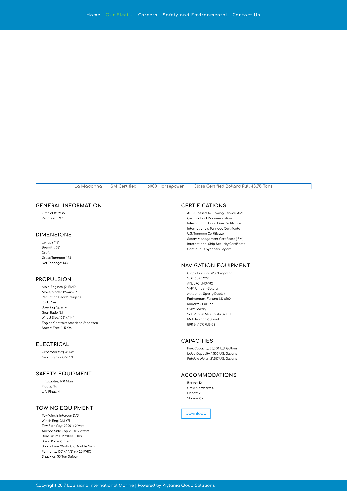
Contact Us (246, 15)
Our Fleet (117, 15)
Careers (147, 15)
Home (93, 15)
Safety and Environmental (195, 15)
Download (196, 413)
